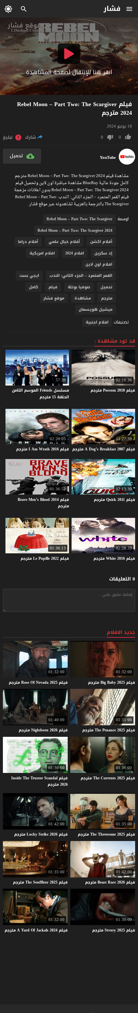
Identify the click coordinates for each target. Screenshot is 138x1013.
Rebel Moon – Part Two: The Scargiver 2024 (75, 230)
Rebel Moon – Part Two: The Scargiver (79, 218)
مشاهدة (82, 298)
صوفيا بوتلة (79, 287)
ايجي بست (29, 275)
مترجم (106, 298)
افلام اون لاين (98, 264)
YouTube (108, 157)
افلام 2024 (74, 253)
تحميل (106, 287)
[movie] (127, 163)
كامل (33, 287)
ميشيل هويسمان (95, 309)
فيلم (52, 287)
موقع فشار (53, 298)
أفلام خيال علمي (64, 241)
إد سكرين (103, 253)
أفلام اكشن (101, 241)
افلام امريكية (42, 253)
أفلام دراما (28, 241)
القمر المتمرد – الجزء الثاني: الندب (80, 275)
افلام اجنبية (97, 322)
